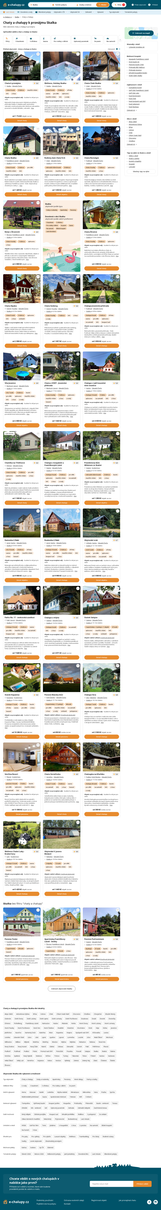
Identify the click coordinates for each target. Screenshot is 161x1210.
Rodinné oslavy (108, 1136)
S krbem (88, 1097)
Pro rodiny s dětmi (52, 225)
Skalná (48, 468)
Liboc (30, 1037)
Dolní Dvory (19, 1019)
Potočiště (59, 1051)
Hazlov (88, 388)
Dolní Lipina (44, 1019)
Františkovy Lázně (12, 161)
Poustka (14, 309)
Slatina (112, 1051)
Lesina (106, 1033)
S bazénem (49, 222)
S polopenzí (91, 1114)
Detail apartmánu (62, 979)
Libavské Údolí (19, 1037)
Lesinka (7, 1037)
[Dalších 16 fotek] (22, 445)
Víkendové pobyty (44, 12)
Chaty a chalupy (27, 1079)
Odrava (60, 1047)
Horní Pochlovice (24, 1028)
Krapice (69, 1033)
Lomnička (70, 1037)
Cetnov (43, 1014)
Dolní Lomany (57, 1019)
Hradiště (61, 1028)
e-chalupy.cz (7, 17)
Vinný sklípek (26, 1114)
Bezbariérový (72, 1119)
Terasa (114, 1103)
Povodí (78, 1051)
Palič (8, 620)
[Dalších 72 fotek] (22, 834)
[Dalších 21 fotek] (101, 445)
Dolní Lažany (31, 1019)
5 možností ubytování (107, 638)
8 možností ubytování (107, 959)
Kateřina (42, 1033)
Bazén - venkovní (102, 1103)
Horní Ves (36, 1028)
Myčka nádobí (62, 1092)
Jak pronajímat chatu (127, 1200)
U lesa (74, 1125)
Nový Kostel (22, 1047)
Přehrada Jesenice (135, 70)
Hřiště (24, 1125)
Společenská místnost (58, 1097)
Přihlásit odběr (142, 1184)
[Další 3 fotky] (22, 288)
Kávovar (32, 1092)
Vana (96, 1092)
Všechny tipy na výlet (141, 171)
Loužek (80, 1037)
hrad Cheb (132, 99)
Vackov (101, 1056)
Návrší (43, 1047)
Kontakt (67, 1204)
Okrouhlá (70, 1047)
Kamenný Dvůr (30, 1033)
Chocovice (76, 1014)
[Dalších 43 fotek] (101, 677)
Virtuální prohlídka (68, 1114)
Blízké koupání (60, 228)
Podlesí (88, 777)
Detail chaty (22, 121)
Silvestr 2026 (26, 1154)
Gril (46, 1108)
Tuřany (65, 1056)
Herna (24, 1092)
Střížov (48, 1056)
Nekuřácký (47, 1119)
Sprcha (112, 1092)
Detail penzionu (62, 737)
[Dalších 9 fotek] (101, 756)
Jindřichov (8, 1033)
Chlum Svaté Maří (63, 1014)
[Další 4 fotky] (22, 66)
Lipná (8, 543)
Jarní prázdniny (69, 1154)
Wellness (72, 1136)
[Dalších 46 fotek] (61, 66)
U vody (24, 1086)
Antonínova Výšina (22, 1014)
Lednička (50, 1092)
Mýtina (63, 1042)
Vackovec (111, 1056)
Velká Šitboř (9, 1060)
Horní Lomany (110, 1023)
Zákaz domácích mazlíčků (31, 1119)
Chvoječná (97, 1014)
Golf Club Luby (134, 93)
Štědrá (112, 1060)
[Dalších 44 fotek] (101, 366)
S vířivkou (59, 222)
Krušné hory (96, 468)
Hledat (103, 5)
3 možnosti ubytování (67, 955)
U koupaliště (63, 1125)
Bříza (35, 1014)
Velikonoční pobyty (54, 1154)
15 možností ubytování (67, 715)
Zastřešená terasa (100, 1108)
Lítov (87, 698)
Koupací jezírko (54, 1103)
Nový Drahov (9, 1047)
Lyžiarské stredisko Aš (136, 47)
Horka (73, 1023)
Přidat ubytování (140, 5)
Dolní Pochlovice (71, 1019)
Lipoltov (52, 1037)
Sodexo (33, 1147)
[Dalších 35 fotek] (101, 288)
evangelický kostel (135, 88)
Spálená (17, 1056)
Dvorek (102, 1019)
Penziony (73, 210)
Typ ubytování (114, 12)
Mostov (55, 1042)
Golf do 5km (34, 1125)
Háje (97, 1028)
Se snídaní (102, 1114)
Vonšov (58, 1060)
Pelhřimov (96, 1047)
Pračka (103, 1092)
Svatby (24, 1141)
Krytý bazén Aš (134, 62)
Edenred (50, 1147)
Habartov (93, 698)
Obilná (52, 1047)
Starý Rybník (27, 1056)
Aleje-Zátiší (9, 1014)
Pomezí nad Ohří (46, 1051)
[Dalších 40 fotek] (61, 677)
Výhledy (89, 543)
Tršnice (56, 1056)
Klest (51, 1033)
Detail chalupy (101, 346)
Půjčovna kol (59, 1119)
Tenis (44, 1125)
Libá (36, 1037)
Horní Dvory (83, 1023)
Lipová (15, 386)
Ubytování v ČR (59, 12)
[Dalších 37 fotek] (22, 922)
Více (32, 108)
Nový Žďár (34, 1047)
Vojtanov (40, 1060)
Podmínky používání (45, 1200)
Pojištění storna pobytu (46, 1204)
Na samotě (49, 228)
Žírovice (9, 235)
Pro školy (95, 1136)
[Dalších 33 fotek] (22, 366)
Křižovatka (96, 1033)
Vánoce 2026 (39, 1154)
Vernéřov (49, 777)
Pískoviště (89, 1103)
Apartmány (63, 210)
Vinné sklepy (78, 1079)
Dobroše (8, 1019)
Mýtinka (72, 1042)
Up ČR (41, 1147)
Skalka (17, 17)
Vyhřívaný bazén (39, 1103)
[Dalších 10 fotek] (101, 214)
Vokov (50, 1060)
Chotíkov (87, 1014)
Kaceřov (18, 1033)
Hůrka (105, 1028)
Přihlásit (155, 5)
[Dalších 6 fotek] (101, 523)
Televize (73, 1097)
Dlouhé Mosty (110, 1014)
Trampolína (26, 1103)
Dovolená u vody (26, 12)
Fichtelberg (18, 1023)
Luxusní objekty (59, 1136)
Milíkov (17, 1042)
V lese (35, 1130)
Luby (8, 857)
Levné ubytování (36, 1141)
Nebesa (92, 1042)
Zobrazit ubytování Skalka (61, 989)
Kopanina (10, 698)
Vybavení (100, 12)
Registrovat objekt (99, 1200)
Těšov (84, 1056)
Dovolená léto (83, 1154)
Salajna (48, 620)
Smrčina (7, 1056)
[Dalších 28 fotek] (61, 834)
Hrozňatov (81, 1028)
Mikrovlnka (86, 1092)
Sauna (71, 225)
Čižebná (103, 1060)
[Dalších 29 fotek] (101, 600)
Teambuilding (84, 1136)
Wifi (80, 1097)
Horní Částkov (49, 1028)
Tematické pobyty (131, 12)
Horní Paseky (9, 1028)
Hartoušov (46, 1023)
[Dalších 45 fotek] (61, 756)
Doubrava (84, 1019)
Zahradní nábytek (84, 1108)
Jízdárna (52, 1125)
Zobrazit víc (131, 110)
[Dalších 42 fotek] (22, 677)
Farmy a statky (92, 1079)
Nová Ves (102, 1042)
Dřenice (9, 466)
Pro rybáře (47, 1136)
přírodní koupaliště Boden (138, 73)
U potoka (83, 1125)
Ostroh (9, 309)
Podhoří (7, 1051)
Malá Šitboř (98, 1037)
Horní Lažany (96, 1023)
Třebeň (93, 1056)
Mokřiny (45, 1042)
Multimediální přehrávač (30, 1097)
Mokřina (36, 1042)
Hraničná (70, 1028)
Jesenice (114, 1028)
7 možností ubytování (28, 956)
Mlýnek (26, 1042)
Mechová (10, 386)
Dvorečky (112, 1019)
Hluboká (65, 1023)
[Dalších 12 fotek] (61, 140)
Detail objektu (61, 194)
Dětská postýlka (40, 1114)
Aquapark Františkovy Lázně (139, 59)
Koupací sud (53, 1114)
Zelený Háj (86, 1060)
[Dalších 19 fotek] (101, 140)
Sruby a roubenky (51, 210)
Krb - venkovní (36, 1108)
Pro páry (25, 1136)
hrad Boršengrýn (135, 96)
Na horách (25, 1130)
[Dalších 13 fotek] (101, 66)
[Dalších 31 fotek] (22, 140)
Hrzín (90, 1028)
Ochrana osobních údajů (74, 1200)
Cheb (88, 86)
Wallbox (81, 1114)
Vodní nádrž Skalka (135, 76)
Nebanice (82, 1042)
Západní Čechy (17, 86)
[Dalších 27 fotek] (22, 600)
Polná (35, 1051)
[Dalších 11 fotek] (61, 600)
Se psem (63, 225)
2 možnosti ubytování (67, 874)
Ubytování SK (75, 12)
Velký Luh (20, 1060)
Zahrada (71, 1108)
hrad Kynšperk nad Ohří (137, 101)
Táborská (75, 1056)
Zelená (76, 1060)
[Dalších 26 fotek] (22, 523)
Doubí (94, 1019)
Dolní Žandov (50, 698)
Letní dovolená (51, 231)
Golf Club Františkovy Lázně (139, 90)
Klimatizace (75, 1092)
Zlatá (95, 1060)
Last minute (10, 12)
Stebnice (39, 1056)
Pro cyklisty (35, 1136)
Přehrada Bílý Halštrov (137, 67)
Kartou (24, 1147)
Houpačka (66, 1103)
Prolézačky (78, 1103)
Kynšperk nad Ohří (82, 1033)
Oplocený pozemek (57, 1108)
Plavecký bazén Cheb (136, 65)
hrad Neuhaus (134, 107)
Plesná (9, 777)
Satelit (41, 1092)
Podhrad (89, 161)
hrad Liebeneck (134, 104)
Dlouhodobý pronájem (53, 1141)
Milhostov (8, 1042)
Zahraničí (88, 12)
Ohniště (24, 1108)
